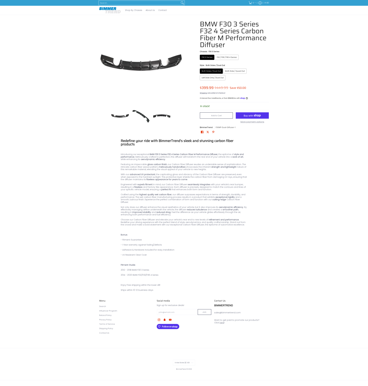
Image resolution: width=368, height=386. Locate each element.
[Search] (182, 3)
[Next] (180, 62)
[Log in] (260, 3)
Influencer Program (108, 311)
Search (102, 306)
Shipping (203, 93)
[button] (202, 132)
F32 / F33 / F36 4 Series (227, 57)
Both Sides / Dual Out (211, 71)
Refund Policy (105, 315)
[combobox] (139, 3)
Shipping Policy (106, 328)
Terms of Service (107, 324)
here (222, 322)
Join (204, 312)
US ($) (266, 3)
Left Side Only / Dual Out (213, 77)
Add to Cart (216, 115)
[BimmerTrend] (110, 10)
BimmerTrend (206, 127)
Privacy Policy (105, 319)
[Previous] (101, 62)
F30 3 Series (207, 57)
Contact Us (104, 333)
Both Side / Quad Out (235, 71)
